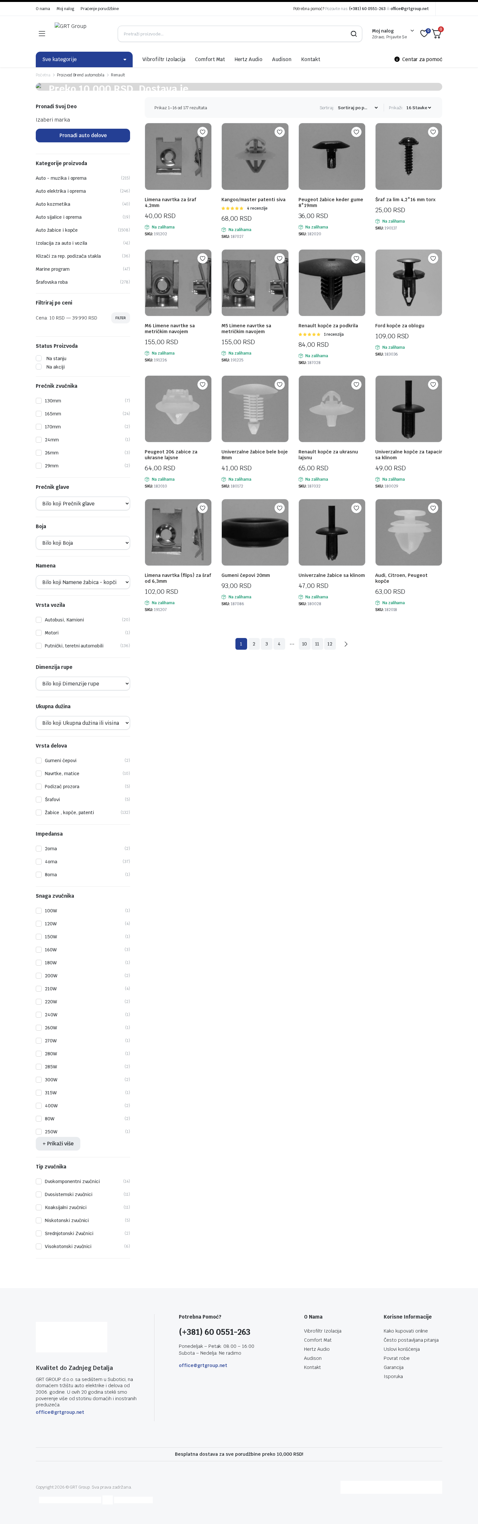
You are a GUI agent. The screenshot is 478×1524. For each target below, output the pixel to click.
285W (51, 1067)
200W (51, 976)
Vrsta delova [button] (51, 746)
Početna (43, 75)
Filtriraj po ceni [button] (54, 303)
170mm (53, 427)
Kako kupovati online (406, 1331)
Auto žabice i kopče (57, 230)
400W (51, 1106)
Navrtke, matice (62, 773)
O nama (43, 8)
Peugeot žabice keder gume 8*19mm (331, 202)
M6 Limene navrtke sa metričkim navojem (170, 328)
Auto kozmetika (53, 204)
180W (51, 963)
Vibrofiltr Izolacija (163, 59)
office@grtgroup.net (410, 8)
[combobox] (53, 119)
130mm (53, 401)
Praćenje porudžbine (100, 8)
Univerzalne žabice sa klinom (332, 575)
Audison (281, 59)
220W (51, 1002)
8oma (51, 875)
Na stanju (56, 358)
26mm (52, 453)
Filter (120, 318)
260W (51, 1028)
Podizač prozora (62, 786)
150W (51, 937)
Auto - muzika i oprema (61, 178)
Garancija (394, 1367)
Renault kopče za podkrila (328, 326)
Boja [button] (41, 526)
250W (51, 1132)
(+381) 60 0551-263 (367, 8)
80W (49, 1119)
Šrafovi (52, 799)
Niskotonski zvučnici (67, 1220)
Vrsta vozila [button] (50, 605)
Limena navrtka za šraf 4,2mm (170, 202)
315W (51, 1093)
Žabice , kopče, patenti (69, 812)
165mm (53, 414)
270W (51, 1041)
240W (51, 1015)
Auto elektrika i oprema (61, 191)
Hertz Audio (249, 59)
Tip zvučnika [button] (51, 1167)
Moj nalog (65, 8)
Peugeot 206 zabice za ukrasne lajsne (171, 455)
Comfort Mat (210, 59)
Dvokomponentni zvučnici (72, 1181)
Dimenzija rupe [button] (54, 667)
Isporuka (393, 1376)
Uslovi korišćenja (402, 1349)
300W (51, 1080)
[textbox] (53, 119)
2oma (51, 849)
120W (51, 924)
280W (51, 1054)
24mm (52, 440)
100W (51, 911)
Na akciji (55, 367)
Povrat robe (397, 1358)
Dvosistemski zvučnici (68, 1194)
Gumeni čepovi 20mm (245, 575)
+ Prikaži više (58, 1143)
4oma (51, 862)
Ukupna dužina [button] (53, 707)
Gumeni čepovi (60, 760)
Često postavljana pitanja (411, 1340)
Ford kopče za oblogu (399, 326)
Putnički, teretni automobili (74, 646)
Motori (52, 633)
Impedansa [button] (49, 834)
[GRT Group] (81, 33)
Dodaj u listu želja (202, 132)
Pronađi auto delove (83, 135)
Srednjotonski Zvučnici (69, 1233)
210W (51, 989)
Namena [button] (46, 566)
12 (329, 644)
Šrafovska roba (52, 282)
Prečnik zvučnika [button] (56, 386)
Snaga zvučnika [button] (55, 896)
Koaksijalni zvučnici (65, 1207)
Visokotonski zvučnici (68, 1246)
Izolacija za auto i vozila (61, 243)
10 (304, 644)
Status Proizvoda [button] (57, 346)
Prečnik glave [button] (52, 487)
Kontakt (310, 59)
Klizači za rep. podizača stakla (68, 256)
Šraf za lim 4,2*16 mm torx (405, 199)
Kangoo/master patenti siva (253, 199)
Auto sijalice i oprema (59, 217)
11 (317, 644)
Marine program (53, 269)
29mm (52, 466)
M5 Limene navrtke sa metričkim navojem (246, 328)
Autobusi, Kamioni (64, 620)
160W (51, 950)
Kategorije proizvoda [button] (61, 163)
